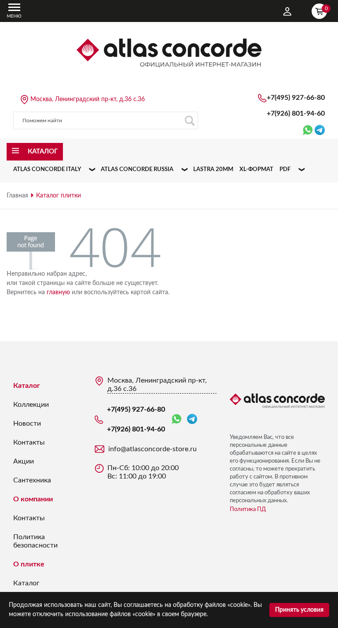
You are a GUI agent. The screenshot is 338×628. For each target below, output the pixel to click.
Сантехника (32, 480)
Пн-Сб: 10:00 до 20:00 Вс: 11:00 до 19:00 (143, 472)
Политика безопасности (35, 541)
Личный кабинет (287, 11)
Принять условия (299, 610)
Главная (17, 196)
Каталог (26, 385)
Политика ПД (248, 509)
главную (58, 292)
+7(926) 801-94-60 (296, 113)
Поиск (189, 120)
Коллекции (31, 404)
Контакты (29, 442)
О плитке (28, 564)
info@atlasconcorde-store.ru (152, 449)
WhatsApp (178, 419)
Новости (27, 423)
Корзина (326, 8)
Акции (23, 461)
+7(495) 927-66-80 (296, 97)
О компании (33, 499)
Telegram (192, 419)
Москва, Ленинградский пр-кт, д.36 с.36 (87, 99)
